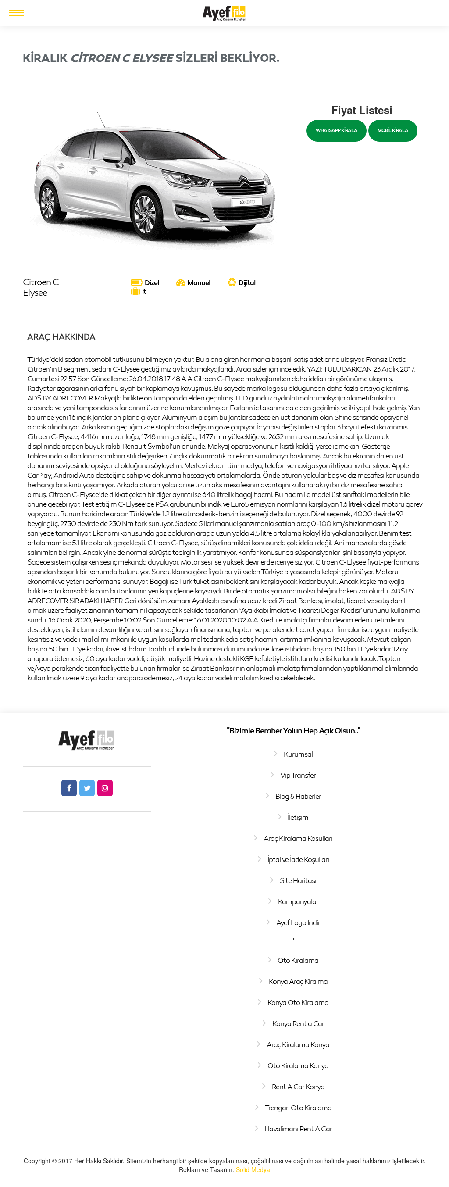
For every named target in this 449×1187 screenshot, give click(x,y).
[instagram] (105, 788)
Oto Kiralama (298, 960)
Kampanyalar (298, 901)
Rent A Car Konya (298, 1086)
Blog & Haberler (298, 796)
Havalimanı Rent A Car (298, 1128)
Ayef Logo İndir (298, 922)
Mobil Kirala (393, 130)
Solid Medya (253, 1169)
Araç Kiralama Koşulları (298, 838)
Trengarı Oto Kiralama (298, 1107)
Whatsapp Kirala (336, 130)
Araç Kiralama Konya (298, 1044)
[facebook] (69, 788)
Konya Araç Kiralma (298, 981)
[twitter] (87, 788)
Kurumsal (298, 754)
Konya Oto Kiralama (297, 1002)
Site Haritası (298, 880)
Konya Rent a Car (298, 1023)
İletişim (298, 817)
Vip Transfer (298, 775)
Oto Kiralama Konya (297, 1065)
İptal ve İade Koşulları (298, 859)
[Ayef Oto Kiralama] (225, 11)
